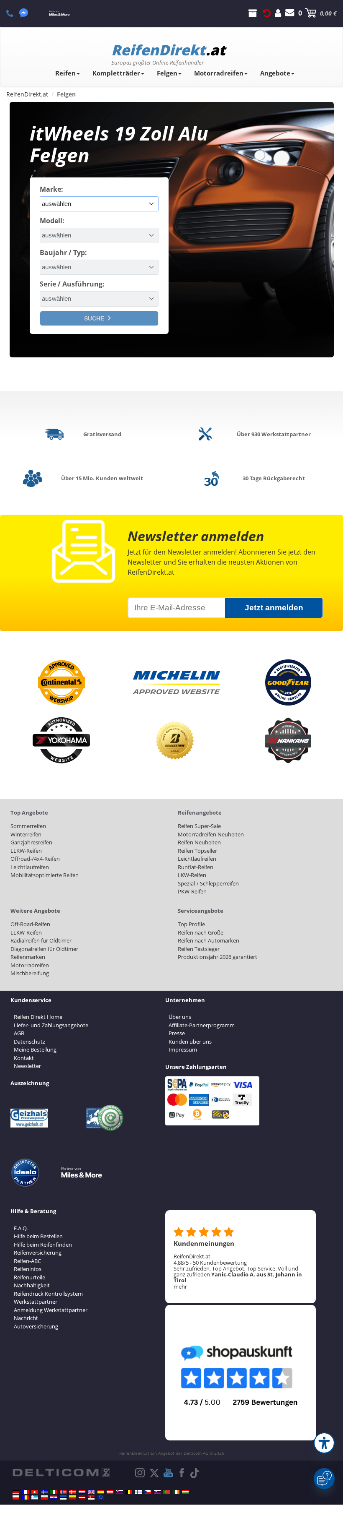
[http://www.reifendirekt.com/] (100, 1497)
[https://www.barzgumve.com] (44, 1497)
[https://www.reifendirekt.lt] (72, 1497)
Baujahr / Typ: (63, 252)
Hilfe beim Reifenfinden (43, 1244)
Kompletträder (116, 73)
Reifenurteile (29, 1277)
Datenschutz (29, 1041)
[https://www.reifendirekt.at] (110, 1492)
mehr (180, 1286)
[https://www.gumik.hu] (185, 1492)
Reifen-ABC (27, 1261)
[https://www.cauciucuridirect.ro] (25, 1497)
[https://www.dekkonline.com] (63, 1492)
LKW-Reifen (192, 875)
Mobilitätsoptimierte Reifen (44, 875)
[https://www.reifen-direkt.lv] (82, 1497)
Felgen (167, 73)
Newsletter (27, 1066)
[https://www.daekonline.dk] (72, 1492)
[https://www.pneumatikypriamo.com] (157, 1492)
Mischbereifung (29, 973)
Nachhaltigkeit (32, 1285)
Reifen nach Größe (200, 932)
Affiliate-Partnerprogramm (202, 1025)
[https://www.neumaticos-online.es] (100, 1492)
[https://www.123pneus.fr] (25, 1492)
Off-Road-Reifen (30, 924)
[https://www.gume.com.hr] (53, 1497)
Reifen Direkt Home (38, 1017)
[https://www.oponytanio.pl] (16, 1497)
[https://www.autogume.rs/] (91, 1497)
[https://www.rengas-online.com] (138, 1492)
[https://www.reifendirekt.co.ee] (63, 1497)
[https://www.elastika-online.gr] (34, 1497)
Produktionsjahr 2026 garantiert (217, 957)
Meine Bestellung (35, 1049)
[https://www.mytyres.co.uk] (91, 1492)
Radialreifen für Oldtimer (41, 940)
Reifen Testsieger (199, 949)
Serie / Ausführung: (72, 284)
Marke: (51, 189)
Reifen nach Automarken (208, 940)
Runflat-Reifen (195, 867)
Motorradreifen (218, 73)
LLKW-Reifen (26, 850)
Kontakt (24, 1058)
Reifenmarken (27, 957)
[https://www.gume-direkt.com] (119, 1492)
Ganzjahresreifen (31, 842)
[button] (324, 1442)
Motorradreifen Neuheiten (211, 834)
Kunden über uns (190, 1041)
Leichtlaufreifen (29, 867)
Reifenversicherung (37, 1252)
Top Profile (191, 924)
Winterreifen (25, 834)
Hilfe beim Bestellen (38, 1236)
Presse (177, 1033)
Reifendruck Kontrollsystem (48, 1293)
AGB (19, 1033)
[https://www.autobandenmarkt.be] (128, 1492)
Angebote (275, 73)
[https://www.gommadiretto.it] (53, 1492)
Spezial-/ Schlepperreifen (208, 883)
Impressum (183, 1049)
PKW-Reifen (192, 891)
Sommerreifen (28, 826)
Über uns (180, 1017)
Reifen (65, 73)
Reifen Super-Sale (199, 826)
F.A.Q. (21, 1228)
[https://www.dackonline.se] (44, 1492)
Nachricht (26, 1318)
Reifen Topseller (197, 850)
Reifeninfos (27, 1269)
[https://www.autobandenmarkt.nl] (82, 1492)
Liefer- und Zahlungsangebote (51, 1025)
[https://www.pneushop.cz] (147, 1492)
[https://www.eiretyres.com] (176, 1492)
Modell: (52, 220)
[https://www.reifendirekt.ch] (34, 1492)
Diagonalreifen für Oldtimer (44, 949)
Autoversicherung (36, 1326)
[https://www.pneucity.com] (166, 1492)
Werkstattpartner (35, 1301)
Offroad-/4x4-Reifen (35, 858)
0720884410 (14, 13)
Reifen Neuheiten (199, 842)
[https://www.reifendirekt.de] (16, 1492)
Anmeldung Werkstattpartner (50, 1310)
